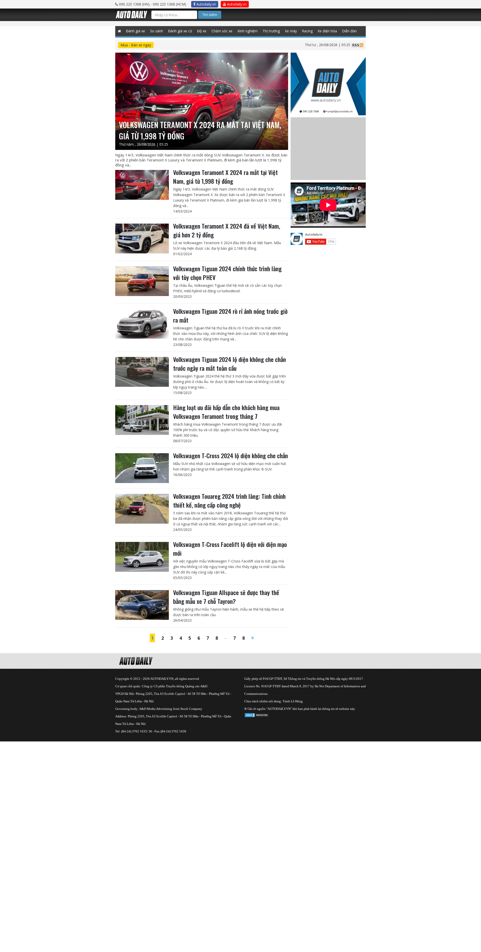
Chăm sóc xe (221, 31)
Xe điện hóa (327, 31)
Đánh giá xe (135, 31)
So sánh (156, 31)
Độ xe (201, 31)
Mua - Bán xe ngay (136, 45)
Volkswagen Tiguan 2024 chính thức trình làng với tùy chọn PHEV (227, 273)
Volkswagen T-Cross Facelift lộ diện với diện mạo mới (230, 548)
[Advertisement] (150, 776)
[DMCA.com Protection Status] (256, 714)
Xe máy (291, 31)
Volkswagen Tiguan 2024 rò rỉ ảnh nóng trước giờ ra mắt (230, 315)
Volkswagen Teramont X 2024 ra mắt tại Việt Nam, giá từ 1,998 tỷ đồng (225, 176)
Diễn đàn (349, 31)
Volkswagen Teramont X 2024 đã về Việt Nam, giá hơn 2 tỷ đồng (226, 230)
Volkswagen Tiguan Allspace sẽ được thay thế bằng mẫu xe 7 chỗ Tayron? (226, 597)
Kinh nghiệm (247, 31)
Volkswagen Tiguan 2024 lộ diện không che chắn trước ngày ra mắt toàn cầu (229, 363)
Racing (307, 31)
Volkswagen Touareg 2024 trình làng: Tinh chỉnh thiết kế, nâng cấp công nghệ (229, 500)
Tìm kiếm (209, 14)
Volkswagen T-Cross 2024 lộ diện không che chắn (230, 455)
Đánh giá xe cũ (180, 31)
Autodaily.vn (205, 4)
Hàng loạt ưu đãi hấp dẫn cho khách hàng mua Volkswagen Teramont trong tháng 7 (226, 412)
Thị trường (271, 31)
